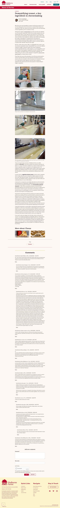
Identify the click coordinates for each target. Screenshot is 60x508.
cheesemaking (27, 31)
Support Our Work (36, 491)
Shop (51, 1)
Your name (17, 460)
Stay (47, 1)
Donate (56, 4)
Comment (17, 451)
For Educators (33, 4)
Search (55, 1)
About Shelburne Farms (37, 486)
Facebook (50, 491)
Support (49, 4)
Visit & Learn (42, 4)
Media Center (23, 487)
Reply (16, 261)
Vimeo (54, 491)
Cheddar (30, 244)
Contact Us (23, 486)
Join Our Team (23, 492)
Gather (22, 491)
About (25, 4)
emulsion (33, 44)
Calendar (42, 1)
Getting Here (23, 489)
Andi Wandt (24, 18)
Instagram (57, 491)
